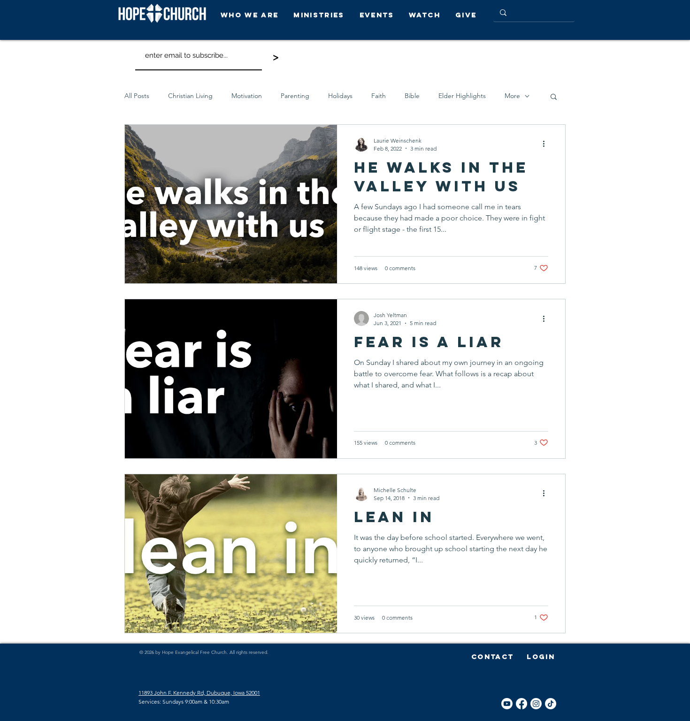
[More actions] (546, 144)
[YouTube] (507, 703)
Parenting (295, 95)
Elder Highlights (462, 95)
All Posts (136, 95)
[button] (252, 15)
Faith (378, 95)
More (512, 95)
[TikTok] (550, 703)
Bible (412, 95)
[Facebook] (521, 703)
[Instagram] (536, 703)
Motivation (246, 95)
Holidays (340, 95)
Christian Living (190, 95)
